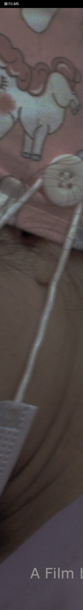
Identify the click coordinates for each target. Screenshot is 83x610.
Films (13, 4)
